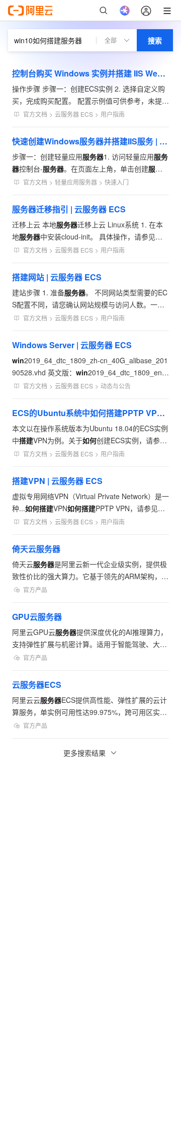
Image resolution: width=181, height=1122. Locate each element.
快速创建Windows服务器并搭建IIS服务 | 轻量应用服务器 (90, 141)
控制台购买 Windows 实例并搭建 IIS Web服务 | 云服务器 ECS (90, 73)
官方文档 (35, 114)
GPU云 (37, 616)
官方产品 (35, 589)
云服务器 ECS (74, 114)
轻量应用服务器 (76, 182)
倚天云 (36, 548)
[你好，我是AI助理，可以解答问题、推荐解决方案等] (124, 10)
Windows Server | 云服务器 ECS (72, 345)
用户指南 (113, 114)
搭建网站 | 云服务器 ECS (57, 277)
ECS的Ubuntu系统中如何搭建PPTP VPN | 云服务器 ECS (90, 413)
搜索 (155, 40)
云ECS (36, 684)
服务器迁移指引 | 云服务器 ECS (69, 209)
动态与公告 (116, 385)
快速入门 (117, 182)
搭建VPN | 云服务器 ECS (57, 481)
